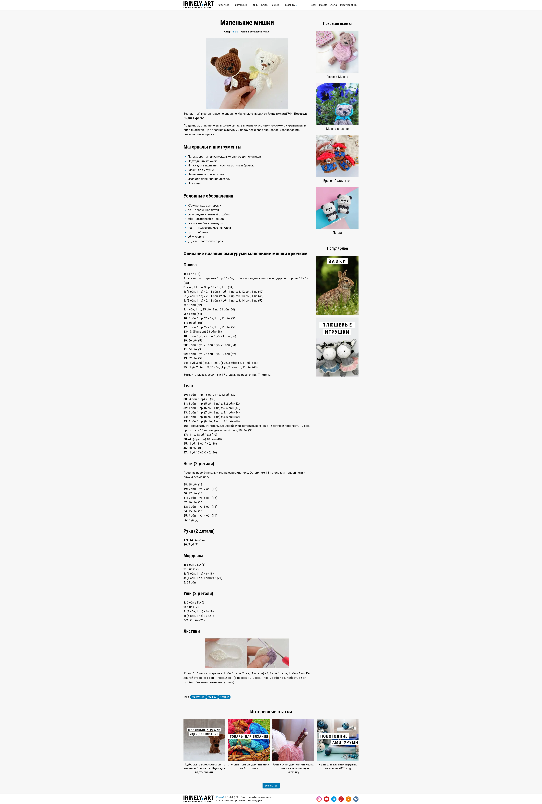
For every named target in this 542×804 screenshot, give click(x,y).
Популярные (240, 4)
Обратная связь (348, 4)
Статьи (333, 4)
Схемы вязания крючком (198, 7)
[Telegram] (333, 799)
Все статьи (271, 785)
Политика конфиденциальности (256, 797)
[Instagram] (319, 799)
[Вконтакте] (356, 799)
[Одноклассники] (348, 799)
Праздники (290, 4)
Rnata (235, 31)
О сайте (323, 4)
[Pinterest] (341, 799)
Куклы (264, 4)
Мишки (212, 696)
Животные (223, 4)
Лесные (224, 696)
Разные (275, 4)
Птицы (255, 4)
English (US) (232, 797)
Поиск (313, 4)
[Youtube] (326, 799)
